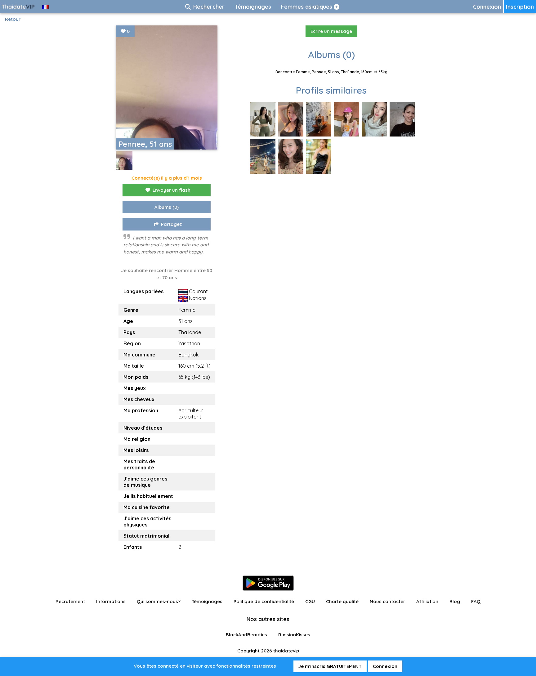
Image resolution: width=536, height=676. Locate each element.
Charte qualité (342, 601)
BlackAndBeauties (246, 635)
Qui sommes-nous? (159, 601)
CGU (310, 601)
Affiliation (427, 601)
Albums (166, 207)
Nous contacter (387, 601)
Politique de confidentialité (264, 601)
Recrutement (70, 601)
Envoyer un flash (171, 190)
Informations (111, 601)
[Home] (18, 6)
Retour (12, 19)
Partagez (171, 224)
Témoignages (207, 601)
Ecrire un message (331, 31)
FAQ (475, 601)
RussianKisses (294, 635)
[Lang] (45, 6)
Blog (454, 601)
